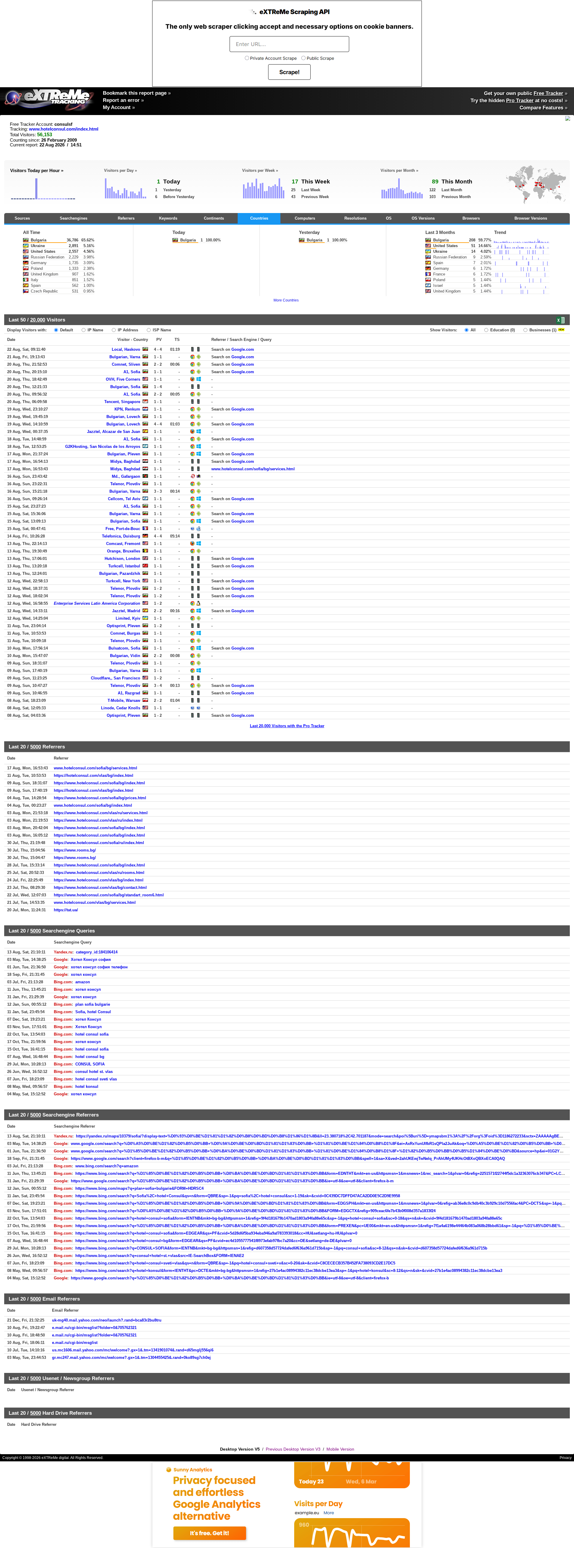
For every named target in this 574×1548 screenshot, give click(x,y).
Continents (214, 218)
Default (66, 330)
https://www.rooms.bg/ (75, 850)
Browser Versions (531, 218)
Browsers (471, 218)
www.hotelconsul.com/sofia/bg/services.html (253, 469)
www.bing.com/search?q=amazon (106, 1166)
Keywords (168, 218)
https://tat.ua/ (66, 910)
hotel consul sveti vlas (96, 1079)
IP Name (94, 330)
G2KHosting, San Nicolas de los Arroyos (102, 446)
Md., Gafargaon (126, 476)
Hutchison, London (122, 558)
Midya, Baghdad (125, 461)
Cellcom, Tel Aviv (124, 499)
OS (389, 218)
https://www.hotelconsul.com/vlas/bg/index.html (99, 880)
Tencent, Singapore (122, 401)
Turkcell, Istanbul (124, 566)
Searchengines (73, 218)
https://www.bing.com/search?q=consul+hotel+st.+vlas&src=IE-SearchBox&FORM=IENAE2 (159, 1255)
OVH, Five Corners (123, 379)
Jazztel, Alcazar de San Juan (113, 431)
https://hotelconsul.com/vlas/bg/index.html (93, 775)
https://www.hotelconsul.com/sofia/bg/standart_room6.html (109, 895)
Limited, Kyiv (128, 618)
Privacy (566, 1458)
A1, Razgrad (129, 693)
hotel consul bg (89, 1056)
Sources (22, 218)
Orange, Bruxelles (123, 551)
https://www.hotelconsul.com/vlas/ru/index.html (98, 820)
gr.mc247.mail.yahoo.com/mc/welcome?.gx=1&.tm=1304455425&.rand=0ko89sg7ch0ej (131, 1357)
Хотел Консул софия (91, 959)
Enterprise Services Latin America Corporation (97, 603)
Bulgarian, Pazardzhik (119, 573)
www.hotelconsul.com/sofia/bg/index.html (93, 805)
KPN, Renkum (127, 409)
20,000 (37, 320)
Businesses (542, 330)
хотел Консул (88, 1019)
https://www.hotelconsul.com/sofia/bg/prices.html (100, 798)
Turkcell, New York (123, 581)
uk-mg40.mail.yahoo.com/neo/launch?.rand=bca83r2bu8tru (106, 1320)
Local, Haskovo (126, 349)
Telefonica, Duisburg (121, 536)
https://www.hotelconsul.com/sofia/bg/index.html (99, 783)
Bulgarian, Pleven (123, 454)
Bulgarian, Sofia (125, 387)
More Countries (286, 300)
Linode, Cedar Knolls (120, 708)
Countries (259, 218)
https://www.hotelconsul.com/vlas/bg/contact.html (100, 887)
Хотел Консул (88, 1027)
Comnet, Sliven (126, 364)
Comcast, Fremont (123, 543)
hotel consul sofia (92, 1034)
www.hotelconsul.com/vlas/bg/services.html (95, 902)
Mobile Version (340, 1449)
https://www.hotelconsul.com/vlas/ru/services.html (101, 813)
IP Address (127, 330)
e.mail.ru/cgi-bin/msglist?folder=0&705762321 (94, 1327)
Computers (305, 218)
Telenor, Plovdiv (125, 484)
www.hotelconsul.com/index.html (63, 129)
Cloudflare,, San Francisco (115, 678)
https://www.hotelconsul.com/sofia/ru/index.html (99, 842)
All (472, 330)
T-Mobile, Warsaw (124, 700)
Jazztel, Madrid (126, 611)
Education (502, 330)
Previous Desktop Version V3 (293, 1449)
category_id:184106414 (96, 952)
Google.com (242, 349)
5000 (35, 747)
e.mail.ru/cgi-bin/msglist (74, 1342)
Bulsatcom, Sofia (124, 648)
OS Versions (423, 218)
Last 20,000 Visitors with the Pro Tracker (287, 726)
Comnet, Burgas (125, 633)
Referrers (126, 218)
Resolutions (355, 218)
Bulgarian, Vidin (125, 655)
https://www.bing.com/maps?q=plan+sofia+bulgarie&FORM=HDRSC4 (139, 1188)
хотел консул (83, 974)
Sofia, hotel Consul (93, 1012)
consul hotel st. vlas (94, 1071)
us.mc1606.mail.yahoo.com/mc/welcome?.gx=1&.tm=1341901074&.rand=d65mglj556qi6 (132, 1350)
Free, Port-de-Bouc (123, 528)
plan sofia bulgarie (92, 1004)
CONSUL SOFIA (90, 1064)
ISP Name (161, 330)
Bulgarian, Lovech (123, 416)
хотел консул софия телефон (99, 967)
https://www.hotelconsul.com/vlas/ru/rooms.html (99, 872)
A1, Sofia (131, 372)
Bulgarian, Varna (124, 357)
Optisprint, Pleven (123, 626)
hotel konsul (86, 1086)
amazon (82, 982)
